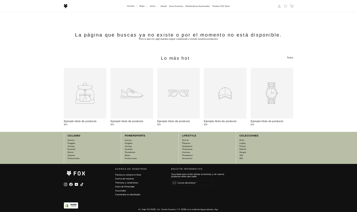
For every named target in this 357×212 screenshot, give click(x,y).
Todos (290, 57)
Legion (242, 143)
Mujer (142, 6)
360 (241, 158)
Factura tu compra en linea (128, 175)
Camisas (186, 152)
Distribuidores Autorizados (197, 6)
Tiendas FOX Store (221, 6)
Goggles (71, 143)
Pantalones (130, 152)
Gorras (185, 140)
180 (241, 155)
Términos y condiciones (126, 183)
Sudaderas (187, 146)
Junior (153, 6)
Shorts (70, 152)
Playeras (186, 143)
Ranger (242, 152)
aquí (157, 39)
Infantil (164, 6)
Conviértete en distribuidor (127, 194)
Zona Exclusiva (176, 6)
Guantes (71, 149)
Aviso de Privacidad (124, 187)
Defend (242, 149)
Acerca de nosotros (124, 179)
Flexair (242, 146)
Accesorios (187, 158)
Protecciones (73, 158)
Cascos (70, 140)
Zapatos (71, 155)
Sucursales (120, 191)
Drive (241, 140)
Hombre (131, 6)
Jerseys (71, 146)
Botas (127, 155)
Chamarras (187, 149)
